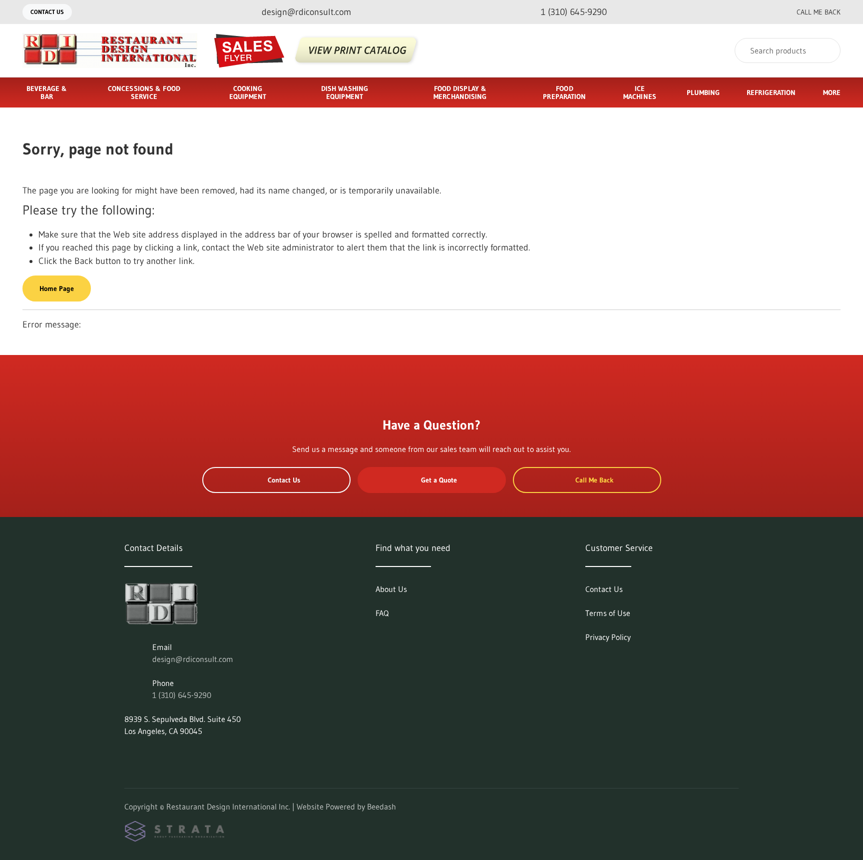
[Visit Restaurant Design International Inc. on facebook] (149, 755)
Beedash (381, 807)
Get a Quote (439, 480)
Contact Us (47, 12)
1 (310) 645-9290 (181, 695)
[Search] (826, 50)
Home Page (56, 288)
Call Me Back (819, 12)
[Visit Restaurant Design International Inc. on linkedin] (128, 755)
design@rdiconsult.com (192, 659)
